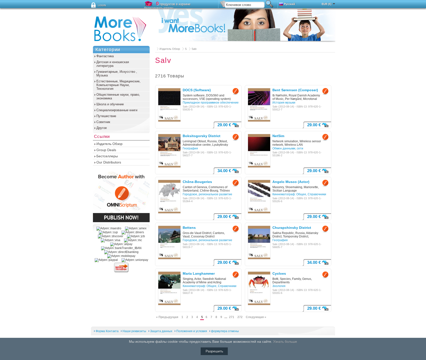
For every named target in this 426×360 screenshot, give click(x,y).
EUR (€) (327, 3)
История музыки (283, 102)
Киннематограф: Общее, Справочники (299, 194)
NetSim (278, 136)
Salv (194, 48)
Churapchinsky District (291, 228)
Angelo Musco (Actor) (290, 182)
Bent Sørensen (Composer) (295, 90)
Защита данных (161, 331)
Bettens (189, 228)
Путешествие (106, 116)
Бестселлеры (107, 156)
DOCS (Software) (197, 90)
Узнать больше (285, 341)
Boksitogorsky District (201, 136)
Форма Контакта (107, 331)
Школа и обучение (110, 104)
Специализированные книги (116, 110)
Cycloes (279, 273)
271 (231, 317)
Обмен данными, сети (287, 148)
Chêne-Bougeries (197, 182)
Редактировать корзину (159, 7)
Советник (103, 122)
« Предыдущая (167, 317)
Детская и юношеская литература (112, 64)
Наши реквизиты (134, 331)
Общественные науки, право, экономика (118, 96)
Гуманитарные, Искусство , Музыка (116, 73)
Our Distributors (108, 162)
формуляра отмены (225, 331)
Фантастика (105, 56)
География (190, 148)
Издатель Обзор (170, 48)
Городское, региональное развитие (207, 194)
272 (240, 317)
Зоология (278, 286)
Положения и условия (192, 331)
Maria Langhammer (199, 273)
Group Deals (106, 150)
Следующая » (256, 317)
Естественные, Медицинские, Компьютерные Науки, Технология (118, 84)
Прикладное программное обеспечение (211, 102)
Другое (101, 128)
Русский (289, 3)
